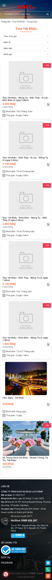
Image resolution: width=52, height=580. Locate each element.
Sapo (32, 577)
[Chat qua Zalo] (48, 563)
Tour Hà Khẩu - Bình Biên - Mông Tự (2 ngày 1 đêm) (25, 339)
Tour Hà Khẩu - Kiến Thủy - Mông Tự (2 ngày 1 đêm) (25, 279)
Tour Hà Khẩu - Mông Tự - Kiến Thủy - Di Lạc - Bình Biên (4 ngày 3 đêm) (26, 99)
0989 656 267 (29, 520)
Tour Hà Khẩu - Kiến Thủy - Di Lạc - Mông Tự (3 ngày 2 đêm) (25, 159)
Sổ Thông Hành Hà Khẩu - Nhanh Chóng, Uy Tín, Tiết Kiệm (25, 459)
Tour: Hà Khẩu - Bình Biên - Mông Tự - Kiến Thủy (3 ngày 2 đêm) (24, 219)
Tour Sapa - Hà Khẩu (13, 398)
